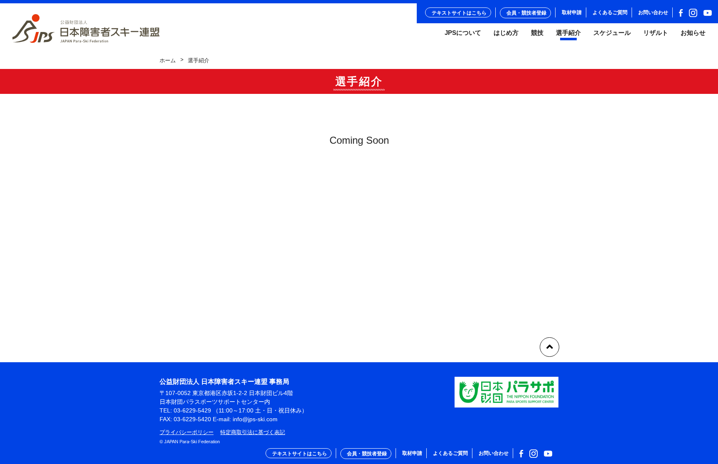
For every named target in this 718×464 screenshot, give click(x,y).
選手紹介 (568, 32)
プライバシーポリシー (187, 432)
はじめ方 (506, 32)
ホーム (168, 60)
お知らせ (693, 32)
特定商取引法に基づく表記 (252, 432)
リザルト (655, 32)
